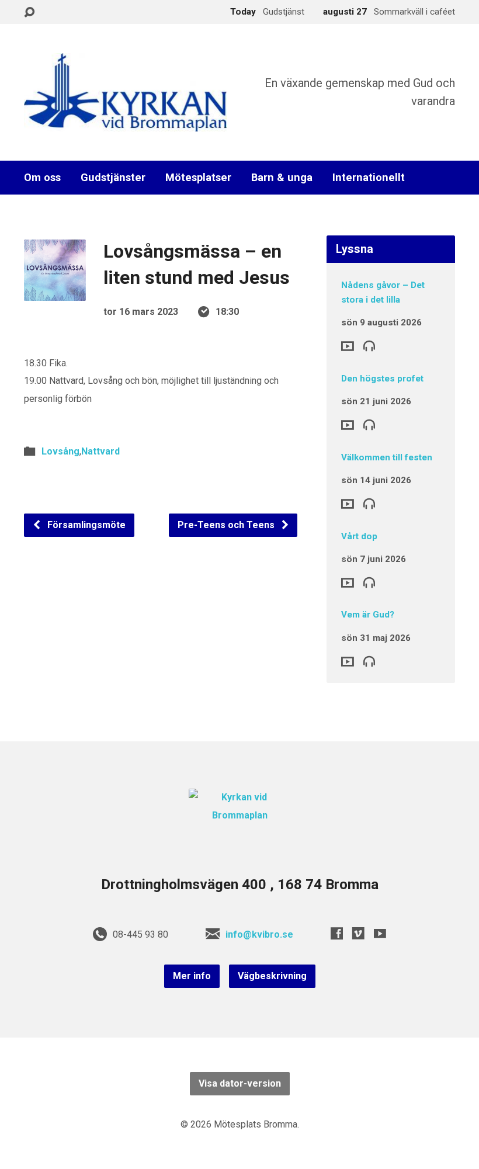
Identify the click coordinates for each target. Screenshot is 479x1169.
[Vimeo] (358, 933)
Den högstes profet (382, 378)
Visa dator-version (240, 1083)
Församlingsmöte (85, 524)
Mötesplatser (198, 177)
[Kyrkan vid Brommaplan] (239, 815)
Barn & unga (282, 177)
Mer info (192, 975)
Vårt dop (359, 536)
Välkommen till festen (386, 457)
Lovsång (60, 451)
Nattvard (100, 451)
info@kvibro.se (259, 934)
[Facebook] (337, 933)
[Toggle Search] (29, 12)
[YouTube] (380, 933)
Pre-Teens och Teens (227, 524)
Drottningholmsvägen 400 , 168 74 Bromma (240, 884)
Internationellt (368, 177)
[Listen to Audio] (369, 345)
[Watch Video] (347, 346)
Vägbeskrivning (272, 975)
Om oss (42, 177)
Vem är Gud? (367, 614)
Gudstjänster (113, 177)
